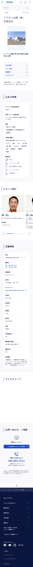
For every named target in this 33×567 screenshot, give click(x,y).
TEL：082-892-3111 (11, 265)
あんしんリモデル (8, 498)
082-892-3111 (16, 461)
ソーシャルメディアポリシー (10, 558)
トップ (3, 489)
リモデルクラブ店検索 (19, 489)
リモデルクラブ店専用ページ (11, 534)
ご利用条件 (6, 551)
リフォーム (9, 489)
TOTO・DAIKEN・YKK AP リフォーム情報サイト (10, 528)
